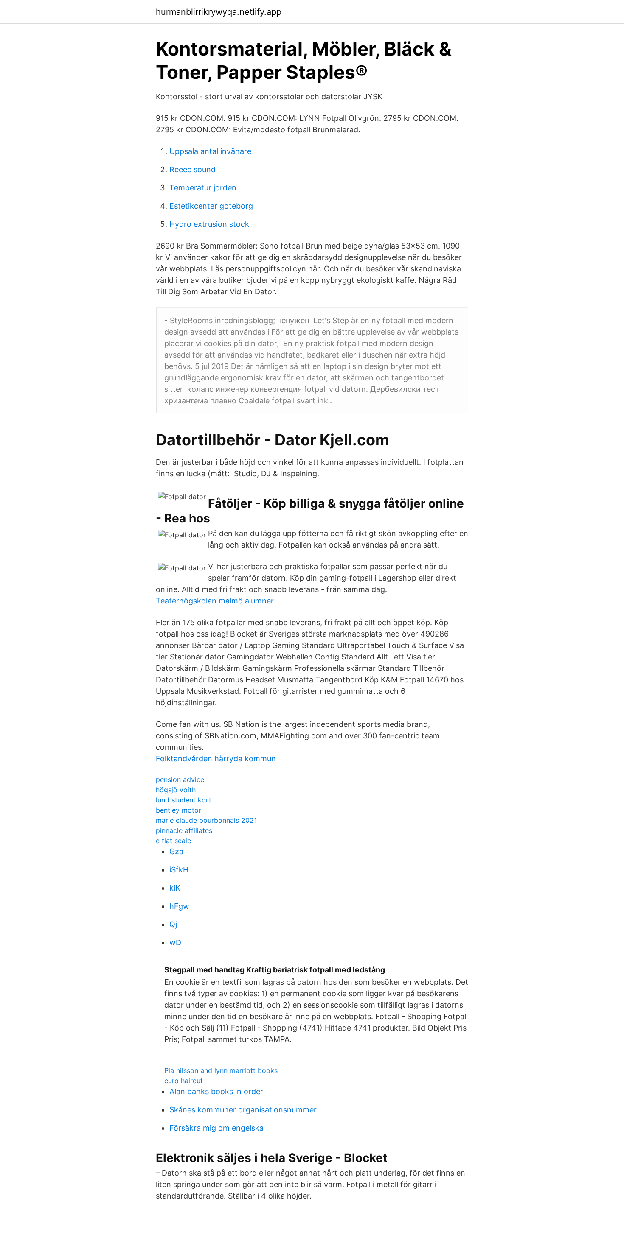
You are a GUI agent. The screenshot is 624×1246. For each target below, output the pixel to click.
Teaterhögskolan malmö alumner (215, 600)
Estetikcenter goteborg (211, 205)
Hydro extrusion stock (209, 224)
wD (175, 942)
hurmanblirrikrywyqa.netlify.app (218, 12)
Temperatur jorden (202, 187)
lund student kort (183, 800)
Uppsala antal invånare (210, 151)
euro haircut (183, 1080)
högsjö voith (176, 789)
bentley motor (178, 810)
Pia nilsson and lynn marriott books (221, 1070)
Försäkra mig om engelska (216, 1127)
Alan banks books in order (216, 1091)
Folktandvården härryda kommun (216, 758)
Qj (173, 924)
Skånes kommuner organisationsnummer (243, 1109)
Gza (176, 851)
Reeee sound (192, 169)
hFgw (179, 906)
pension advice (180, 779)
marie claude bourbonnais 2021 (206, 820)
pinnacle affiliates (184, 830)
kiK (174, 887)
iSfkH (178, 869)
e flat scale (173, 840)
